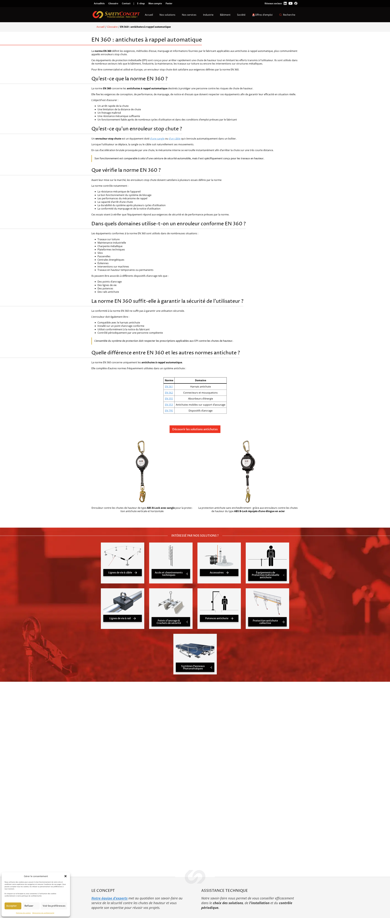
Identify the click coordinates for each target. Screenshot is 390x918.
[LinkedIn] (285, 3)
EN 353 (169, 404)
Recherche (289, 14)
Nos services (189, 14)
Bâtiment (225, 14)
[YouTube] (290, 3)
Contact (126, 3)
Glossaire (113, 3)
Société (241, 14)
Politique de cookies (23, 913)
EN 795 (169, 410)
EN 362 (169, 392)
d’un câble (175, 138)
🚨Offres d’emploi (262, 14)
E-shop (141, 3)
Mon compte (155, 3)
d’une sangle (157, 138)
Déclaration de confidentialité (43, 913)
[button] (65, 876)
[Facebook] (295, 3)
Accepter (11, 905)
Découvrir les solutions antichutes (195, 429)
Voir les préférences (54, 905)
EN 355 (169, 398)
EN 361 (169, 386)
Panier (169, 3)
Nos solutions (167, 14)
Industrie (208, 14)
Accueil (149, 14)
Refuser (29, 905)
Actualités (99, 3)
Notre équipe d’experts (109, 898)
